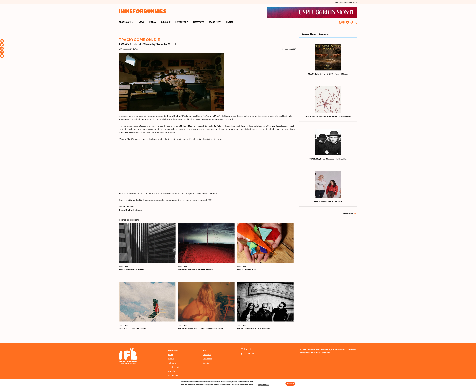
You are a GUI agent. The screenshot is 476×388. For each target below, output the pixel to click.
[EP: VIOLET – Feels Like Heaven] (147, 301)
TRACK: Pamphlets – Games (131, 269)
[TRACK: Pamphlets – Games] (147, 243)
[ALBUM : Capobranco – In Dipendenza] (265, 301)
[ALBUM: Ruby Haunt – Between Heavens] (206, 243)
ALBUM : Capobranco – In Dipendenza (253, 328)
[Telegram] (2, 56)
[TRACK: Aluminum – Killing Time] (328, 184)
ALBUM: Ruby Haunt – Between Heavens (195, 269)
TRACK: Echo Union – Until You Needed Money (328, 74)
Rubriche (165, 22)
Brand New (215, 22)
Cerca (355, 22)
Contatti (207, 355)
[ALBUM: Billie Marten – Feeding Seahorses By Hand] (206, 301)
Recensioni (125, 22)
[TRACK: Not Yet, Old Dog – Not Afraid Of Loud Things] (328, 99)
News (141, 22)
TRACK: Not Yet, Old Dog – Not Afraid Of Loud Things (328, 116)
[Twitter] (2, 45)
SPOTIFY (351, 22)
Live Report (181, 22)
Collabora (207, 359)
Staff (205, 351)
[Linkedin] (2, 48)
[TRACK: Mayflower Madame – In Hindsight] (328, 142)
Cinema (229, 22)
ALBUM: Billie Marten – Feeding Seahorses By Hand (200, 328)
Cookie (206, 363)
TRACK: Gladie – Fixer (246, 269)
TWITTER (347, 22)
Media (152, 22)
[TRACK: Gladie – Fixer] (265, 243)
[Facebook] (2, 41)
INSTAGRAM (344, 22)
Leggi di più (348, 213)
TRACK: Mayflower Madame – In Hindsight (328, 159)
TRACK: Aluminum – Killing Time (328, 201)
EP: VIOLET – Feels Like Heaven (132, 328)
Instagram (138, 210)
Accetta (290, 384)
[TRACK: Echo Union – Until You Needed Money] (328, 57)
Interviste (198, 22)
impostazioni (263, 385)
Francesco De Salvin (129, 49)
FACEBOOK (340, 22)
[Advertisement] (328, 239)
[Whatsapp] (2, 52)
